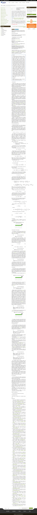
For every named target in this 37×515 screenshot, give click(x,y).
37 (17, 241)
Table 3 (13, 310)
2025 (20, 26)
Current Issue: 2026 (4, 19)
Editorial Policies (4, 13)
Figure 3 (15, 252)
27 (17, 115)
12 (23, 102)
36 (24, 231)
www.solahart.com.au (20, 505)
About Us (23, 2)
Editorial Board (4, 10)
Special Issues (4, 16)
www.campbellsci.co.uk (15, 503)
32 (16, 153)
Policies (17, 2)
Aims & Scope (3, 9)
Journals (12, 2)
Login (8, 508)
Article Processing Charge (5, 20)
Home (9, 2)
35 (16, 194)
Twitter (30, 511)
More (12, 19)
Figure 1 (15, 232)
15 (20, 103)
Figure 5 (22, 301)
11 (15, 102)
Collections (3, 17)
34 (23, 173)
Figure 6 (21, 327)
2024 (21, 26)
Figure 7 (22, 346)
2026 (16, 26)
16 (21, 103)
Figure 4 (14, 285)
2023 (22, 26)
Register (28, 0)
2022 (23, 26)
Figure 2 (23, 232)
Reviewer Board (4, 12)
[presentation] (12, 176)
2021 (25, 26)
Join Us (20, 2)
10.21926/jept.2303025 (17, 44)
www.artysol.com (18, 500)
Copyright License (4, 23)
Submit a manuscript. (33, 0)
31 (17, 141)
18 (14, 104)
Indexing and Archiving (5, 22)
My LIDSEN (27, 2)
